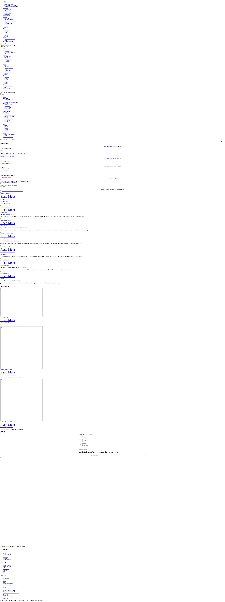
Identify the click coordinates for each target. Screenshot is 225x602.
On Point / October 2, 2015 (6, 193)
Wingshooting (23, 227)
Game (6, 33)
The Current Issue (7, 555)
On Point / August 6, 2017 (6, 369)
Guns (5, 267)
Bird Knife (84, 440)
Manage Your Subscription (9, 590)
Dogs (5, 280)
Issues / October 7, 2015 (5, 220)
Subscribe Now (9, 4)
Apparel (7, 30)
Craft (6, 22)
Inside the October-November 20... (7, 252)
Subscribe (5, 2)
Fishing (14, 227)
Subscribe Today (4, 43)
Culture (5, 227)
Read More (7, 196)
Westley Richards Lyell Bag (6, 199)
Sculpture (11, 214)
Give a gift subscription (11, 5)
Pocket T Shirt (85, 445)
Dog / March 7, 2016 (4, 273)
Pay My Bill (5, 594)
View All (7, 18)
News (6, 27)
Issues (6, 36)
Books (6, 35)
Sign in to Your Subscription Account (11, 593)
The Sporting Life (9, 19)
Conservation (8, 23)
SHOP (1, 151)
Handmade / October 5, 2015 (6, 207)
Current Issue (8, 9)
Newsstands (5, 558)
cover (5, 254)
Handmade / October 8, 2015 (6, 233)
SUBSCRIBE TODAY (112, 178)
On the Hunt (18, 267)
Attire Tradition (7, 241)
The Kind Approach (4, 322)
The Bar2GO (84, 438)
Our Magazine (6, 578)
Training (19, 280)
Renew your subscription (11, 6)
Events (4, 582)
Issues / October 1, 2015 (5, 246)
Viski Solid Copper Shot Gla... (6, 427)
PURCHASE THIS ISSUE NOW (8, 191)
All (6, 40)
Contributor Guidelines (8, 583)
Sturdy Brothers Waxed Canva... (7, 375)
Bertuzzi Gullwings (4, 265)
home (4, 1)
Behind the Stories (10, 39)
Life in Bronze (3, 212)
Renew (4, 553)
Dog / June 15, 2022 (4, 317)
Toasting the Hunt (10, 21)
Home (6, 32)
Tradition (24, 267)
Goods (6, 31)
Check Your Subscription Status (10, 591)
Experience (10, 227)
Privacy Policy (6, 595)
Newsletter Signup (7, 585)
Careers (4, 581)
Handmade (6, 214)
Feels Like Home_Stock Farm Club (112, 146)
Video (6, 26)
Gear (12, 241)
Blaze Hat (84, 443)
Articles (5, 17)
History (18, 227)
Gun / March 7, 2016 (4, 260)
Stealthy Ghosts (3, 278)
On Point (7, 24)
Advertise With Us (7, 559)
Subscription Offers (8, 41)
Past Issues (8, 13)
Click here (2, 186)
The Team (7, 10)
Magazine (5, 8)
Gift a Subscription (7, 554)
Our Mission (8, 12)
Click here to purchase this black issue (8, 182)
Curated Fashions (4, 238)
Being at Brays (3, 225)
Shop (4, 28)
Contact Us (5, 598)
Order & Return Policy (7, 597)
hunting (8, 280)
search (223, 141)
